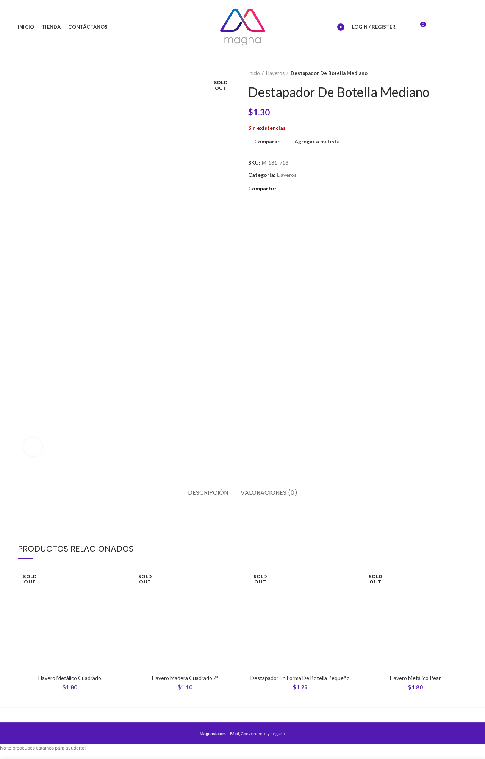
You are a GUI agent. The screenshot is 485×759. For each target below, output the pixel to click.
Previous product (448, 73)
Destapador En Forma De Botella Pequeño (300, 678)
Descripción (208, 492)
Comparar (267, 141)
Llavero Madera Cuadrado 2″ (185, 678)
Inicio (254, 73)
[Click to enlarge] (32, 446)
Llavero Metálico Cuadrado (69, 678)
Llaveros (275, 73)
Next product (463, 73)
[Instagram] (449, 27)
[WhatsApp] (461, 27)
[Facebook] (438, 27)
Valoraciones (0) (269, 492)
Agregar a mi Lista (317, 141)
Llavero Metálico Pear (415, 678)
